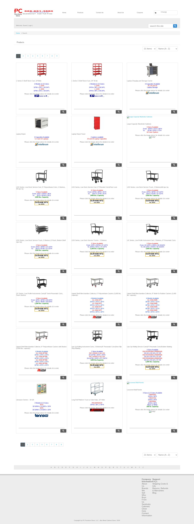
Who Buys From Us (144, 498)
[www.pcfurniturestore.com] (33, 12)
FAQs (154, 481)
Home (64, 12)
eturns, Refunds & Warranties (160, 489)
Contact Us (99, 12)
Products (80, 12)
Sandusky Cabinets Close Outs (146, 507)
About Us (121, 12)
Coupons (140, 12)
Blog (154, 493)
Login (30, 25)
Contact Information (147, 514)
